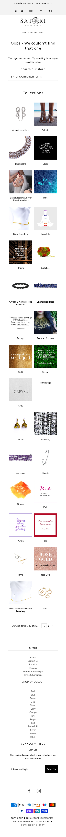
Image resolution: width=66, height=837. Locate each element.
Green (45, 372)
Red (45, 540)
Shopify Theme (21, 821)
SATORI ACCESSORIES (42, 818)
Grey (20, 405)
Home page (45, 382)
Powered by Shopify (33, 825)
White (33, 737)
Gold (20, 372)
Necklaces (21, 473)
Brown (20, 268)
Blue (45, 197)
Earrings (21, 338)
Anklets (45, 130)
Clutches (45, 268)
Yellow (33, 733)
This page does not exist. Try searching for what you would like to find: (33, 60)
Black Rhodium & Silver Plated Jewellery (21, 199)
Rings (20, 574)
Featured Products (45, 338)
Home (24, 33)
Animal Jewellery (20, 130)
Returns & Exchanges (33, 671)
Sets (45, 608)
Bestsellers (20, 163)
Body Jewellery (20, 234)
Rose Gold (45, 574)
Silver (33, 730)
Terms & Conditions (33, 675)
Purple (20, 540)
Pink (45, 507)
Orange (20, 504)
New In (45, 473)
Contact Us (33, 660)
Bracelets (45, 234)
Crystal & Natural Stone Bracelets (20, 303)
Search (33, 657)
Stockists (33, 664)
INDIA (20, 439)
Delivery (33, 668)
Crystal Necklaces (45, 301)
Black (45, 163)
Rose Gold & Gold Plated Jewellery (20, 610)
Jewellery (45, 439)
